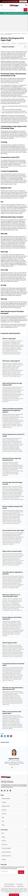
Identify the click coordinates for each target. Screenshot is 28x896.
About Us (4, 840)
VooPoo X (12, 261)
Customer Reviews (6, 852)
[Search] (25, 9)
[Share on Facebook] (2, 736)
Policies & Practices (6, 855)
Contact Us (4, 844)
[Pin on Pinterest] (11, 736)
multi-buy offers (9, 787)
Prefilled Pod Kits (6, 806)
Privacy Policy (19, 884)
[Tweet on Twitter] (5, 736)
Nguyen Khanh (14, 758)
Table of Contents (14, 894)
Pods (3, 817)
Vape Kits (4, 810)
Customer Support (6, 848)
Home (2, 33)
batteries (6, 109)
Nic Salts (4, 813)
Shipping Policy (20, 886)
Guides (3, 837)
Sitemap (4, 859)
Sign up (21, 872)
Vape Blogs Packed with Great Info (12, 33)
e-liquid (14, 227)
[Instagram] (5, 791)
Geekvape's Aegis (15, 291)
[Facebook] (2, 791)
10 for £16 (13, 786)
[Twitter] (7, 791)
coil (8, 227)
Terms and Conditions (9, 884)
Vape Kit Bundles (6, 798)
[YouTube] (10, 791)
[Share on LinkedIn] (8, 736)
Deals (3, 825)
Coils (3, 821)
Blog (3, 833)
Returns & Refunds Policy (9, 886)
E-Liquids (4, 802)
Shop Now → (23, 1)
